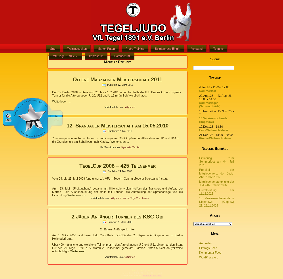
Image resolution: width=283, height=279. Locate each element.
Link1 (134, 270)
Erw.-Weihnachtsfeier (213, 130)
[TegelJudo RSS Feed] (115, 273)
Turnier (136, 147)
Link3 (149, 270)
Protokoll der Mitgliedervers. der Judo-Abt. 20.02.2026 (216, 173)
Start (53, 48)
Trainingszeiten (77, 48)
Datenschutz (122, 56)
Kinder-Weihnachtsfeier (215, 138)
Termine (218, 48)
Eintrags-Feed (208, 248)
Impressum (96, 56)
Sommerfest (207, 91)
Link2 (141, 270)
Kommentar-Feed (210, 252)
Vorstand (197, 48)
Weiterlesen (61, 101)
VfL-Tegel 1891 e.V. (65, 56)
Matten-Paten (106, 48)
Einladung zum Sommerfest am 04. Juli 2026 (216, 161)
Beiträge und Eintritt (167, 48)
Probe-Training (135, 48)
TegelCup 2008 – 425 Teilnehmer (117, 166)
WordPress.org (208, 257)
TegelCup (135, 198)
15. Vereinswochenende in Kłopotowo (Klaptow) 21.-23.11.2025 (216, 202)
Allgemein (130, 107)
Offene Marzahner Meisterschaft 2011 (117, 79)
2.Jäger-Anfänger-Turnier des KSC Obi (117, 217)
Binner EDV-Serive (152, 275)
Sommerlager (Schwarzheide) (209, 104)
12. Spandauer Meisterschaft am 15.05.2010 (117, 126)
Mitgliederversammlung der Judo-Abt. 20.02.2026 (216, 183)
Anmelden (205, 243)
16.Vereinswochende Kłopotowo (213, 120)
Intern (126, 198)
